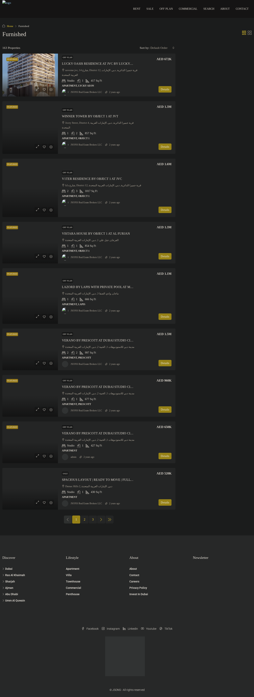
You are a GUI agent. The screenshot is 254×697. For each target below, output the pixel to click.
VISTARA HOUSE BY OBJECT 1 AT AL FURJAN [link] (96, 233)
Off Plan (166, 8)
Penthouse (73, 594)
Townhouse (73, 581)
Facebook (92, 628)
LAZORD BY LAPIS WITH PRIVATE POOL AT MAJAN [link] (100, 287)
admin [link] (73, 457)
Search (208, 8)
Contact (242, 8)
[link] (30, 75)
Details (165, 89)
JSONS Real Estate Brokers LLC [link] (86, 92)
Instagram (113, 628)
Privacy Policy (138, 587)
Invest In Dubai (138, 594)
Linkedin (132, 628)
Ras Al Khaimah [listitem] (15, 575)
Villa (69, 575)
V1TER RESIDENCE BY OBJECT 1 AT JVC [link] (92, 178)
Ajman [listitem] (9, 587)
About (225, 8)
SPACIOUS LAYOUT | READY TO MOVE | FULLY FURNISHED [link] (106, 479)
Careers (134, 581)
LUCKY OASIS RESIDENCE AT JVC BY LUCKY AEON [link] (101, 63)
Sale (150, 8)
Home (10, 26)
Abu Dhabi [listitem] (11, 594)
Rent (136, 8)
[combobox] (162, 48)
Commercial (188, 8)
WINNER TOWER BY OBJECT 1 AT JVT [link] (90, 116)
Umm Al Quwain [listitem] (15, 600)
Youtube (150, 628)
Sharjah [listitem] (10, 581)
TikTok (168, 628)
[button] (244, 33)
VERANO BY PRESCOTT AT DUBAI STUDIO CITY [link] (98, 340)
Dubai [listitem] (9, 568)
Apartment (72, 568)
